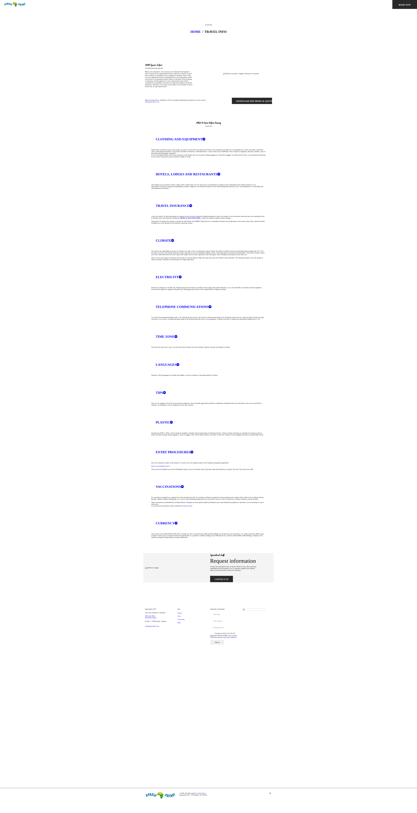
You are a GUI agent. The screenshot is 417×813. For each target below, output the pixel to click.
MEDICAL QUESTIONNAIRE (190, 218)
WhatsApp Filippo (150, 618)
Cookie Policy (201, 793)
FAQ (179, 616)
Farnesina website (186, 506)
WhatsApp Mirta (150, 616)
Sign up (217, 642)
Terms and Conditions (229, 637)
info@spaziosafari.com (152, 102)
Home (195, 31)
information (213, 637)
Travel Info (181, 619)
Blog (179, 622)
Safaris (180, 613)
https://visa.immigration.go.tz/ (160, 466)
